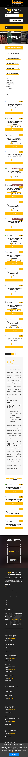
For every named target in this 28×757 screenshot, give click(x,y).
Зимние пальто (9, 597)
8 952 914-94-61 (12, 638)
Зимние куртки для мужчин (12, 593)
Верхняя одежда (9, 589)
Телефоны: (7, 619)
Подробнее (8, 586)
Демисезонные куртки (10, 602)
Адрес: (6, 613)
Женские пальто (9, 606)
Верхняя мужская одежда (11, 595)
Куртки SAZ (8, 604)
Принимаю (14, 754)
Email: (6, 624)
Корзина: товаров (17, 20)
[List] (8, 96)
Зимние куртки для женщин (12, 591)
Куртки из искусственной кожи (12, 600)
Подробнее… (14, 751)
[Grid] (6, 96)
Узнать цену (14, 491)
